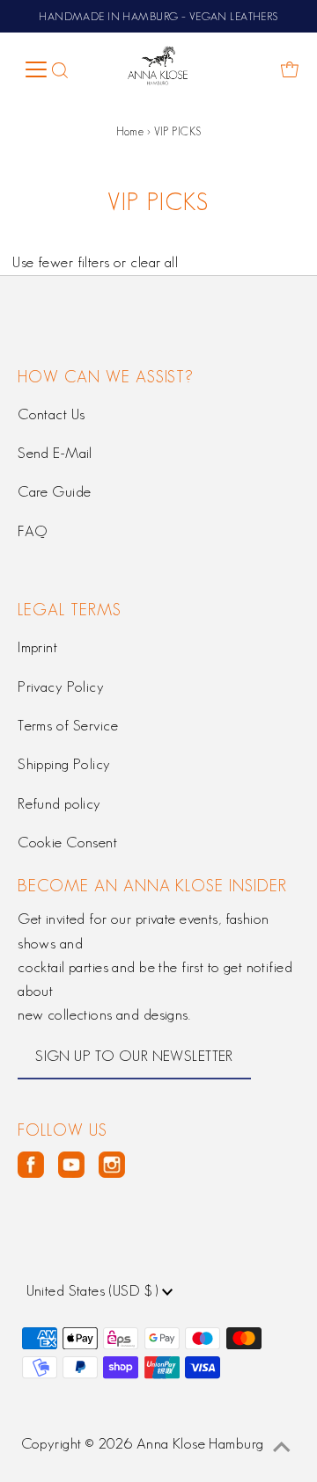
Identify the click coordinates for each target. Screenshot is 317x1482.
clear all (154, 262)
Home (130, 131)
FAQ (32, 531)
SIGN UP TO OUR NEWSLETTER (134, 1056)
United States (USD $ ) (94, 1290)
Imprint (37, 647)
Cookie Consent (67, 842)
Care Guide (54, 491)
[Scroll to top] (281, 1446)
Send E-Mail (55, 453)
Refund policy (59, 803)
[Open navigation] (35, 69)
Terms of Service (68, 725)
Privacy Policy (61, 686)
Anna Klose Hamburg (200, 1443)
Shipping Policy (64, 764)
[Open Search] (60, 69)
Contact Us (51, 414)
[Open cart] (290, 69)
